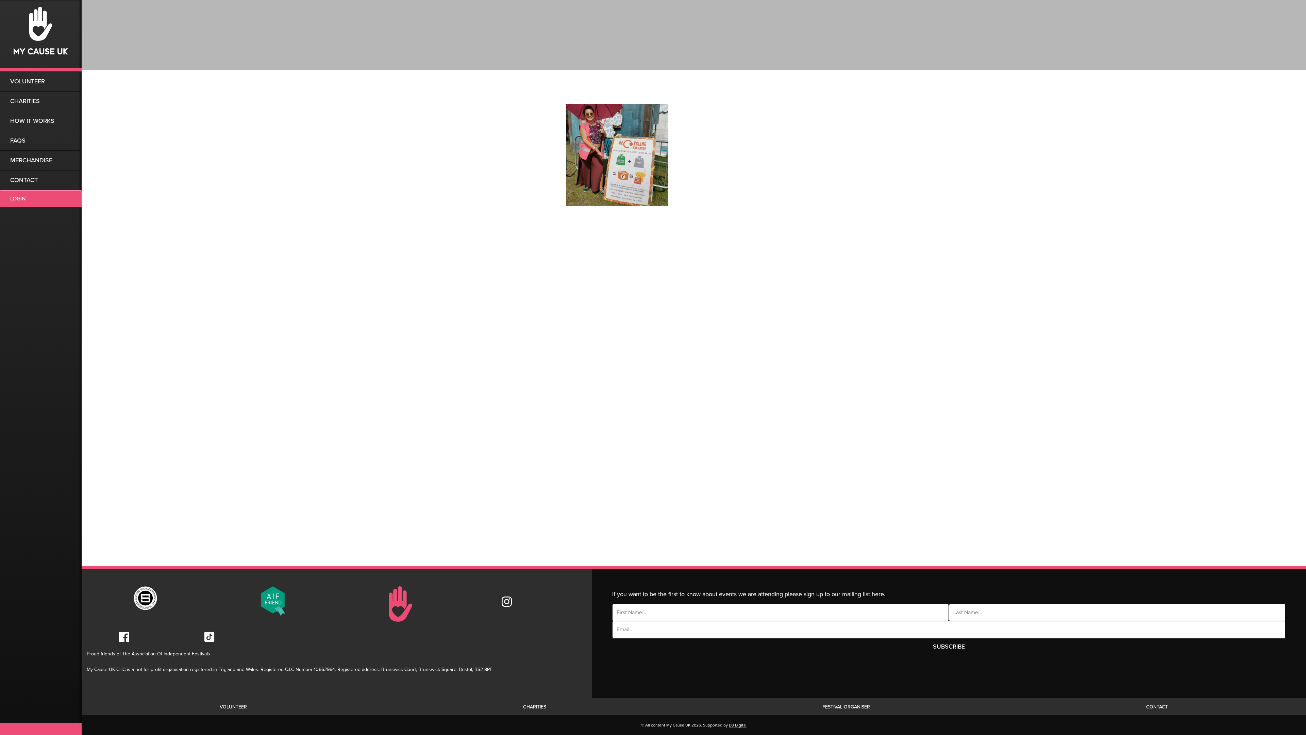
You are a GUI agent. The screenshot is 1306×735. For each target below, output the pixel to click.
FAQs (18, 140)
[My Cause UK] (41, 35)
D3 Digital (738, 725)
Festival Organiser (846, 707)
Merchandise (31, 160)
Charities (25, 101)
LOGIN (18, 198)
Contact (24, 180)
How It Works (32, 121)
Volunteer (27, 81)
